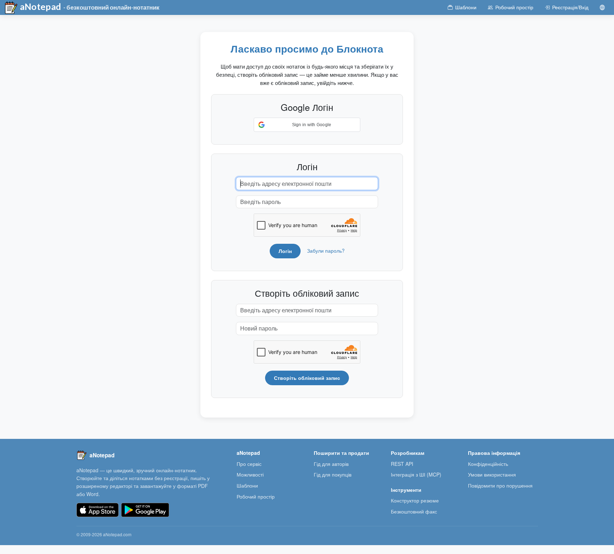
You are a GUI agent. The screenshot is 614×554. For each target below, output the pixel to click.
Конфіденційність (488, 463)
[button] (307, 125)
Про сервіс (249, 463)
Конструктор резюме (415, 500)
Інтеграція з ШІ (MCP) (416, 474)
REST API (402, 463)
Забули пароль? (326, 250)
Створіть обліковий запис (307, 377)
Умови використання (492, 474)
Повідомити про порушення (500, 485)
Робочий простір (256, 496)
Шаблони (247, 485)
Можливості (250, 474)
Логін (285, 250)
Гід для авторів (331, 463)
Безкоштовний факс (414, 511)
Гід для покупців (332, 474)
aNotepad (39, 6)
